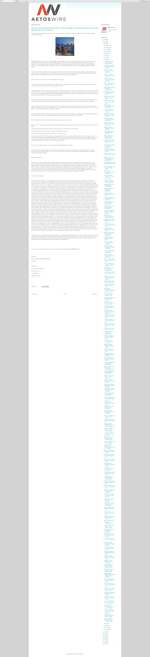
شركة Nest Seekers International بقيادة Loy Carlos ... (109, 194)
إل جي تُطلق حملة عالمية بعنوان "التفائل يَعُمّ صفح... (109, 350)
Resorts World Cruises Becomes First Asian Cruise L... (109, 451)
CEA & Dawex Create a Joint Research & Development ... (109, 504)
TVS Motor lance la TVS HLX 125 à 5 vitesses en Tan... (109, 598)
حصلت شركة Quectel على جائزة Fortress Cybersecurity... (109, 251)
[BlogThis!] (44, 286)
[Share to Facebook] (47, 286)
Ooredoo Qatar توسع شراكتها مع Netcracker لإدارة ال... (109, 557)
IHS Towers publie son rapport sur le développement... (109, 332)
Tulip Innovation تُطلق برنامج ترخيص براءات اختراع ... (109, 102)
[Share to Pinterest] (48, 286)
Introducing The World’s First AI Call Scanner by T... (109, 325)
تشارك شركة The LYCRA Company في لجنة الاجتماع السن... (109, 146)
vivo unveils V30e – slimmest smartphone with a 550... (109, 80)
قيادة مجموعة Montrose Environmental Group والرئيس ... (109, 398)
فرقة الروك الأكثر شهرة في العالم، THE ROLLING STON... (109, 570)
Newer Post (35, 294)
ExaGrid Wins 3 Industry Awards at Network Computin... (109, 66)
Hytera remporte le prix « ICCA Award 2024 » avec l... (109, 580)
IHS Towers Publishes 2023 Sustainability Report (109, 337)
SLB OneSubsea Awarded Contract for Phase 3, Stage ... (109, 615)
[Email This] (42, 286)
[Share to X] (45, 286)
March (105, 625)
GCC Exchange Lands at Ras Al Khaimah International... (109, 363)
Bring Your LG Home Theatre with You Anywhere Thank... (108, 438)
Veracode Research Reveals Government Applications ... (109, 312)
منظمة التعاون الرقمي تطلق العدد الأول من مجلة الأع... (109, 548)
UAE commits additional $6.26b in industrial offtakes (109, 212)
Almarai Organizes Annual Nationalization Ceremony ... (109, 544)
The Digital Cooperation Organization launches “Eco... (109, 552)
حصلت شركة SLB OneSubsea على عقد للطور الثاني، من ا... (109, 606)
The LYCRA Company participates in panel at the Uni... (109, 150)
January (106, 629)
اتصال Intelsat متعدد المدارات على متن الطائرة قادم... (108, 341)
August (106, 53)
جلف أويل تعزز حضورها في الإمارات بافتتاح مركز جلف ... (109, 376)
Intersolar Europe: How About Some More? (109, 281)
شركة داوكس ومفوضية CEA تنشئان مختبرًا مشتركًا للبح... (109, 500)
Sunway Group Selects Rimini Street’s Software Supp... (109, 185)
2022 (104, 634)
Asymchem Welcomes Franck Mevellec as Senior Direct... (109, 372)
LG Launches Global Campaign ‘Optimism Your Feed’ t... (109, 354)
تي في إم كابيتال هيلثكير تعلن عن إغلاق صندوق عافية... (109, 513)
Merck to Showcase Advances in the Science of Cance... (109, 620)
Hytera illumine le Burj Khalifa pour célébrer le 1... (109, 508)
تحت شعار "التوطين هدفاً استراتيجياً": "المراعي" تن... (109, 539)
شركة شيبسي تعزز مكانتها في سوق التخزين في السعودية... (109, 416)
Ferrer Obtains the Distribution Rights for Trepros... (109, 464)
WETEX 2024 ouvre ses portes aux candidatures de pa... (109, 522)
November (106, 47)
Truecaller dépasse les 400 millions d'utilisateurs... (109, 190)
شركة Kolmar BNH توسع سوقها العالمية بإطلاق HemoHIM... (109, 385)
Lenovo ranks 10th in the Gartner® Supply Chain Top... (109, 298)
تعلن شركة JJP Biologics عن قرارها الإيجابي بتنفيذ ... (109, 285)
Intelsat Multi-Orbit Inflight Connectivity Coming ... (109, 346)
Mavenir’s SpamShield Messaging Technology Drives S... (109, 368)
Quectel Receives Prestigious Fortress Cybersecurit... (109, 256)
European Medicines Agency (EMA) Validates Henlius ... (109, 566)
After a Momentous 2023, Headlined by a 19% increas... (109, 473)
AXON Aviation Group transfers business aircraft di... (109, 535)
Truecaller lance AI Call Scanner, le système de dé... (109, 316)
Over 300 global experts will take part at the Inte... (109, 456)
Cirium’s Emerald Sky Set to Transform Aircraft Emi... (109, 394)
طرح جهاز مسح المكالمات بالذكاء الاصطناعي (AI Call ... (109, 320)
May (105, 59)
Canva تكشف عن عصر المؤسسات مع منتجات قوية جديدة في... (109, 589)
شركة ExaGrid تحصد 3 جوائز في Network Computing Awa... (109, 62)
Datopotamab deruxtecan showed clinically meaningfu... (109, 491)
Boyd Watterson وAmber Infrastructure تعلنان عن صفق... (109, 141)
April (105, 623)
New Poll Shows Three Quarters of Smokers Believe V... (109, 115)
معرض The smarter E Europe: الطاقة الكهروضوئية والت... (108, 429)
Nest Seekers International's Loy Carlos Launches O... (109, 216)
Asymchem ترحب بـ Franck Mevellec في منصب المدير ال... (109, 303)
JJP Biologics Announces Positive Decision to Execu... (109, 290)
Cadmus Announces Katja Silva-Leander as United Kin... (109, 128)
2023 (104, 632)
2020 (104, 637)
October (106, 49)
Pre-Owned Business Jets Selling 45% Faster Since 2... (108, 478)
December (106, 45)
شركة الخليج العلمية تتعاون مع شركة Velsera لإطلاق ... (109, 168)
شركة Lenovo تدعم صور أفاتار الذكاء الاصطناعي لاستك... (109, 225)
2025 (104, 41)
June (105, 57)
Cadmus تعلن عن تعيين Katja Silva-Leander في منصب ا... (109, 124)
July (105, 55)
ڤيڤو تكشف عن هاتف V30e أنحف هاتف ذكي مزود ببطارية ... (109, 75)
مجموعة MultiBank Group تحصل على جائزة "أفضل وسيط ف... (109, 442)
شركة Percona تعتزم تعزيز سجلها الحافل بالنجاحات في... (108, 469)
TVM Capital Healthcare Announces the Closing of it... (109, 517)
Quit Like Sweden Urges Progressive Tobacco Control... (109, 359)
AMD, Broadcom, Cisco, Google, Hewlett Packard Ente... (109, 207)
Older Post (94, 294)
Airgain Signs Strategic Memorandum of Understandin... (109, 234)
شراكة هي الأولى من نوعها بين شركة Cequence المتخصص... (109, 84)
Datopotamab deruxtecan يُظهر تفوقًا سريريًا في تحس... (109, 486)
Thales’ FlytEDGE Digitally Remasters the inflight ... (109, 412)
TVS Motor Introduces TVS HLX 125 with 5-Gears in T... (109, 611)
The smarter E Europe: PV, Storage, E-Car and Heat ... (109, 495)
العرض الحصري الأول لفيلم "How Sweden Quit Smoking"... (109, 198)
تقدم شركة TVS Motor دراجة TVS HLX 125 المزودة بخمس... (109, 602)
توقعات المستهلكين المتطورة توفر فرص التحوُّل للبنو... (109, 242)
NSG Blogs (112, 27)
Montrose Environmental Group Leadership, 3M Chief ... (109, 482)
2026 (104, 39)
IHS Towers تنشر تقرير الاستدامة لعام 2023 (109, 329)
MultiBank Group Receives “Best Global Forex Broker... (109, 447)
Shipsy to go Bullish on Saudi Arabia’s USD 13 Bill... (109, 420)
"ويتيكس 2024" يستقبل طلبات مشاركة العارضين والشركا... (109, 526)
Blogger (81, 654)
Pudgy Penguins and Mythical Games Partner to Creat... (108, 137)
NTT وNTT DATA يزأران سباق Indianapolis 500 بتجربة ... (109, 584)
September (106, 51)
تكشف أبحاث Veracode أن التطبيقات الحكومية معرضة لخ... (109, 264)
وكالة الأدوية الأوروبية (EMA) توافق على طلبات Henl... (108, 561)
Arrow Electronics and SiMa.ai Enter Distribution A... (109, 407)
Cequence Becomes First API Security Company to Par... (109, 88)
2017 (104, 643)
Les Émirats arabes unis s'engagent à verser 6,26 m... (109, 93)
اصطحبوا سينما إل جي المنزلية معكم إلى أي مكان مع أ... (109, 434)
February (106, 627)
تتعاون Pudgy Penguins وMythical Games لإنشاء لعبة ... (109, 132)
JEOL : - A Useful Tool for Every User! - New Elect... (109, 260)
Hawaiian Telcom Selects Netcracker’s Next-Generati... (109, 278)
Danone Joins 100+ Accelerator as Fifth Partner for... (109, 71)
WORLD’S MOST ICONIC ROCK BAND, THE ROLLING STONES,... (109, 575)
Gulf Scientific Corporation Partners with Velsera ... (109, 172)
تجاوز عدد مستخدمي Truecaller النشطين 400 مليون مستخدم (108, 181)
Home (65, 294)
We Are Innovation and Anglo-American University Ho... (109, 203)
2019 (104, 639)
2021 (104, 636)
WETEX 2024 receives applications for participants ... (109, 530)
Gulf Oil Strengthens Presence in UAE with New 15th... (109, 381)
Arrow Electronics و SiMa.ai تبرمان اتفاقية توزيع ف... (109, 403)
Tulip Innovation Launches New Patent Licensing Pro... (109, 106)
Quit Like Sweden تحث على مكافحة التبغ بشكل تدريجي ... (109, 307)
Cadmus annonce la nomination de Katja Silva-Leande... (109, 119)
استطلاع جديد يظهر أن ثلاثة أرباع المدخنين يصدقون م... (109, 110)
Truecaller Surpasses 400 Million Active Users (108, 238)
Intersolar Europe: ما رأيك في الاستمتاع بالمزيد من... (109, 273)
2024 (104, 43)
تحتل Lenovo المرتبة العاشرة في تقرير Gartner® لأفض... (108, 294)
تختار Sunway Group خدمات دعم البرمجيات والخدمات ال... (109, 176)
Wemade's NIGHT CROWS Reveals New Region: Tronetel (109, 425)
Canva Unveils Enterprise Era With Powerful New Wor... (109, 593)
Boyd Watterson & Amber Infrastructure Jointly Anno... (109, 220)
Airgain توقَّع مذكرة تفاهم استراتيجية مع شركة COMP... (109, 97)
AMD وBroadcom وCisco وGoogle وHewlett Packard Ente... (109, 159)
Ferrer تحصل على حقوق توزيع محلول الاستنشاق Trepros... (109, 460)
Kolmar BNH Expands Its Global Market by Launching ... (109, 390)
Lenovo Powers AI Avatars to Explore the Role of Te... (109, 229)
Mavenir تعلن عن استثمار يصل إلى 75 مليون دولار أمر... (109, 154)
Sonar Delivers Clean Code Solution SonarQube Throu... (109, 269)
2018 (104, 641)
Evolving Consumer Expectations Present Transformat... (109, 247)
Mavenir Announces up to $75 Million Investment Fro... (109, 163)
